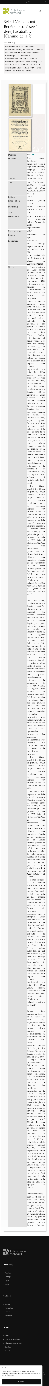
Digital (7, 1280)
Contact (7, 1351)
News (6, 1335)
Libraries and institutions (12, 1339)
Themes (7, 1304)
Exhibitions (8, 1312)
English (45, 2)
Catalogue (8, 1276)
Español (27, 2)
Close (21, 1382)
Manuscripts (9, 1308)
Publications (8, 1315)
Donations (8, 1347)
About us (8, 1273)
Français (36, 2)
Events (7, 1284)
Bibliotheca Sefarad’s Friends (13, 1343)
